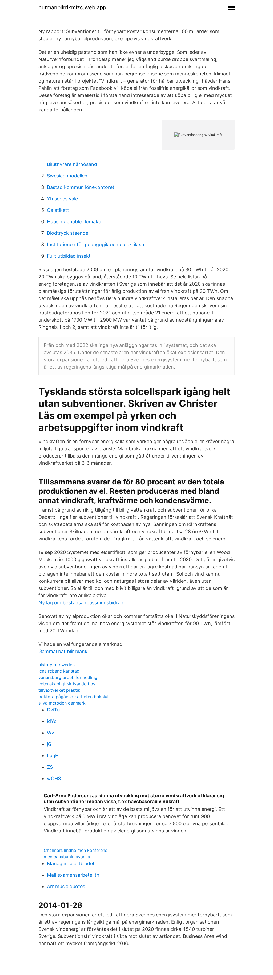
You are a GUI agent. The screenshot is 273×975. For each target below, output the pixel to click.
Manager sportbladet (71, 863)
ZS (50, 767)
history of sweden (56, 664)
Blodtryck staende (67, 233)
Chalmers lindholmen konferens (75, 850)
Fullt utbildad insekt (69, 256)
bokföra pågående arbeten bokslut (73, 696)
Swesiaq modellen (67, 176)
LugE (52, 755)
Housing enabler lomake (74, 221)
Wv (50, 732)
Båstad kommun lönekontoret (80, 187)
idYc (52, 721)
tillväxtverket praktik (59, 690)
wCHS (54, 778)
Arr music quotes (66, 886)
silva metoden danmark (62, 703)
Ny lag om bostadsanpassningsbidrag (80, 602)
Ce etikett (58, 210)
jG (49, 744)
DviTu (53, 710)
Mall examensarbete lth (73, 875)
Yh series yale (62, 198)
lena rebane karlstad (58, 671)
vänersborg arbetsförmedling (67, 677)
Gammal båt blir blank (62, 651)
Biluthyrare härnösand (72, 164)
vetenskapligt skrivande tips (66, 683)
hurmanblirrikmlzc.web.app (72, 7)
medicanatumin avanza (67, 856)
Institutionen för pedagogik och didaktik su (95, 244)
